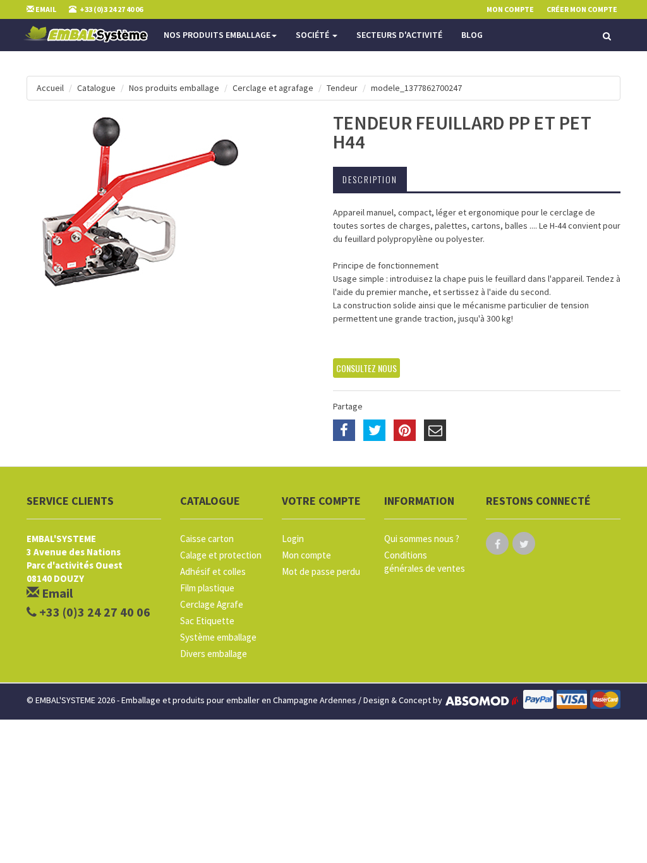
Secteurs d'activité (399, 34)
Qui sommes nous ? (421, 539)
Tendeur (342, 88)
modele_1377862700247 (416, 88)
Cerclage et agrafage (273, 88)
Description (369, 179)
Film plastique (207, 588)
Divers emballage (213, 654)
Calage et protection (221, 555)
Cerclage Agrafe (211, 604)
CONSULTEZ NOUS (366, 368)
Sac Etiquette (207, 621)
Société (313, 34)
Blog (472, 34)
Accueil (50, 88)
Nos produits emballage (217, 34)
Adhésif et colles (213, 571)
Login (293, 539)
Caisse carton (207, 539)
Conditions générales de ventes (424, 561)
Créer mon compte (582, 9)
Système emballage (218, 637)
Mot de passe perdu (321, 571)
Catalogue (96, 88)
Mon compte (306, 555)
